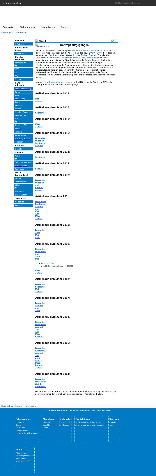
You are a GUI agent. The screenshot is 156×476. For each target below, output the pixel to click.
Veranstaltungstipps (24, 461)
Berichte (46, 425)
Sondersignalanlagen (25, 456)
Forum (64, 27)
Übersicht (20, 422)
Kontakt (112, 422)
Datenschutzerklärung (12, 406)
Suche (18, 425)
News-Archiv (7, 32)
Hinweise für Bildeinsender (27, 433)
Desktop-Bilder (22, 430)
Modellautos (48, 27)
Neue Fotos (21, 32)
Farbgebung (21, 458)
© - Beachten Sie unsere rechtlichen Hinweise (78, 410)
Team (111, 425)
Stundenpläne (65, 425)
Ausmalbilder (64, 422)
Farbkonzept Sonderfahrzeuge (88, 422)
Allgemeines (21, 453)
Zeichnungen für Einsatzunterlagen (90, 425)
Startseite (8, 27)
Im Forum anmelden (11, 3)
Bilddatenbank (27, 27)
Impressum (30, 406)
